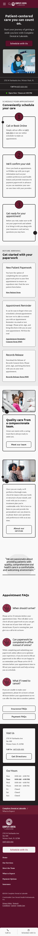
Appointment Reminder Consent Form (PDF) (15, 340)
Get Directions (19, 756)
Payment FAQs (19, 716)
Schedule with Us (19, 43)
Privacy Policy (7, 903)
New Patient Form (13, 292)
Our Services (8, 863)
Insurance (7, 884)
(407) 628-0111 (22, 87)
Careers (13, 906)
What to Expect (9, 873)
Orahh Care (21, 906)
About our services (19, 529)
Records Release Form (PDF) (17, 377)
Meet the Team (9, 868)
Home (5, 857)
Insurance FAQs (19, 708)
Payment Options (10, 879)
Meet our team (18, 444)
